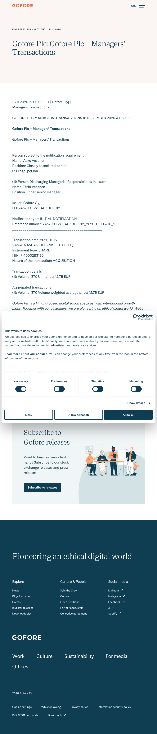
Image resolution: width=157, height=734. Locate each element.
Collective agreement (73, 613)
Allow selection (78, 414)
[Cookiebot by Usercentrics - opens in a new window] (136, 317)
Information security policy (114, 707)
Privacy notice (79, 707)
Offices (20, 667)
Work (18, 656)
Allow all (128, 414)
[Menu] (137, 5)
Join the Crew (69, 590)
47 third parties (35, 372)
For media (117, 656)
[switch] (59, 389)
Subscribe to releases (42, 487)
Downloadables (22, 613)
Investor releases (22, 608)
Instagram (114, 596)
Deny (28, 414)
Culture (65, 596)
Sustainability (79, 656)
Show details (136, 403)
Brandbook (55, 715)
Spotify (113, 613)
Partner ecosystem (71, 608)
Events (16, 602)
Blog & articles (21, 596)
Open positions (69, 602)
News (15, 590)
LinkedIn (113, 590)
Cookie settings (22, 707)
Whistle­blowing (51, 707)
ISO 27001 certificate (25, 715)
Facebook (114, 602)
